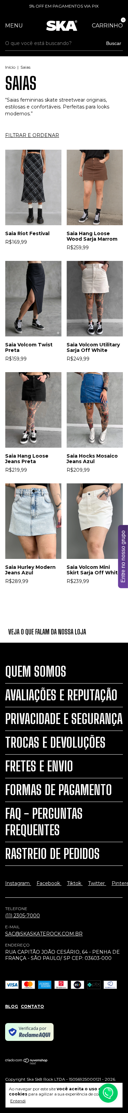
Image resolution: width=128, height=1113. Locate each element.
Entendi (18, 1100)
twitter (97, 883)
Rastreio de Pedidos (52, 854)
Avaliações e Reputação (61, 695)
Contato (32, 1006)
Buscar (113, 43)
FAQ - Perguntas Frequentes (44, 821)
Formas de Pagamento (58, 790)
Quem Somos (35, 671)
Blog (11, 1006)
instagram (18, 883)
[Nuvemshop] (26, 1063)
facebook (49, 883)
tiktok (75, 883)
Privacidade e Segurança (64, 719)
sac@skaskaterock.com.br (44, 934)
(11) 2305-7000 (22, 916)
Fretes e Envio (39, 766)
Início (10, 67)
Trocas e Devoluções (55, 742)
